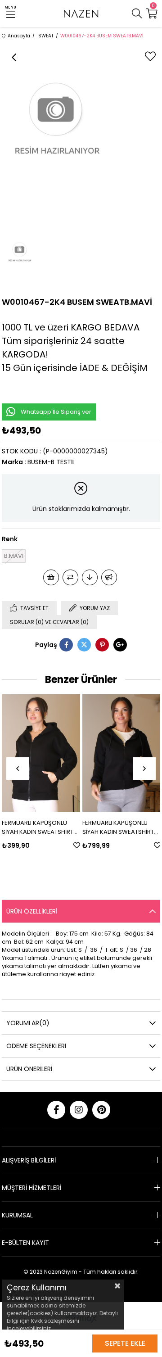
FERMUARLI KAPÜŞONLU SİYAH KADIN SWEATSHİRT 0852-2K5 (118, 828)
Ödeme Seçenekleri (36, 1045)
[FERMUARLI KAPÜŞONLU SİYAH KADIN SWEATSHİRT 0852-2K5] (121, 753)
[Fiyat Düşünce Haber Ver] (90, 577)
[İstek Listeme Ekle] (51, 577)
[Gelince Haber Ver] (109, 577)
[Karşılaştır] (70, 577)
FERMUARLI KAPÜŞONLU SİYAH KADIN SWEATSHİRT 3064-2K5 (37, 828)
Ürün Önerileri (29, 1068)
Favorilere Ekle (76, 845)
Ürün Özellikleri (31, 911)
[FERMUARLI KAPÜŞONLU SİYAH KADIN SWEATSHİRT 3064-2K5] (41, 753)
